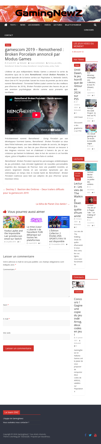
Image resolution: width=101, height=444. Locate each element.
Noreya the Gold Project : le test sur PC (91, 112)
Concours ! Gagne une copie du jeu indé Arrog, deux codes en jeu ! (78, 316)
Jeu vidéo (58, 63)
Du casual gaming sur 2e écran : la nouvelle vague (91, 138)
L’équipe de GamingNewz (13, 418)
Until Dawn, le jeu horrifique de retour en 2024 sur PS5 (78, 84)
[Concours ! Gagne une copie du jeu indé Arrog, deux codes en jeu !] (78, 282)
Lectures (58, 25)
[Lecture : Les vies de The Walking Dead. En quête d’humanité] (78, 164)
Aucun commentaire (37, 63)
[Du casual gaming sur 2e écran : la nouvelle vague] (91, 126)
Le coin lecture (77, 174)
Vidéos (47, 25)
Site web (6, 333)
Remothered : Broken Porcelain (16, 66)
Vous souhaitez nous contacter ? (16, 422)
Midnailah (23, 63)
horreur (51, 63)
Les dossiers (34, 25)
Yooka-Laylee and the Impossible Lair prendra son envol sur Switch (13, 234)
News (22, 25)
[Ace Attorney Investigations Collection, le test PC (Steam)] (91, 65)
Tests (13, 25)
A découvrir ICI (78, 51)
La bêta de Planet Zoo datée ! (53, 203)
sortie (52, 66)
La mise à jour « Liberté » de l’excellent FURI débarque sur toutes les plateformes (35, 233)
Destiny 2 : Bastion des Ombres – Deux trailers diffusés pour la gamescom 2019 (33, 191)
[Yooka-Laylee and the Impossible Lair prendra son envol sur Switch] (14, 217)
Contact (9, 35)
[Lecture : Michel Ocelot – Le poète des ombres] (91, 164)
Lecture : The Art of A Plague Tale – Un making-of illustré (91, 211)
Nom (6, 305)
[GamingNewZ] (50, 7)
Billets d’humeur (73, 25)
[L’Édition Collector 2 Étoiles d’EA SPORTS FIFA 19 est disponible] (59, 217)
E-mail (6, 319)
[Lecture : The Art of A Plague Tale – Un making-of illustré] (91, 197)
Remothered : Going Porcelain (38, 66)
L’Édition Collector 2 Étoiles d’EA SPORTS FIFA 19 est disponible (57, 236)
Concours (89, 30)
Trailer (57, 66)
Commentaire (9, 269)
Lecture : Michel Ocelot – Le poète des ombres (90, 178)
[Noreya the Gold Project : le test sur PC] (91, 100)
